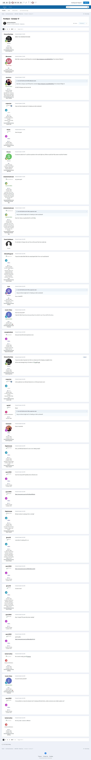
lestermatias (8, 654)
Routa (8, 129)
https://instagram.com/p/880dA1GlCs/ (45, 59)
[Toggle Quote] (17, 80)
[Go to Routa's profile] (9, 134)
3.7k (9, 265)
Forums (3, 10)
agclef (8, 405)
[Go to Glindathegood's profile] (9, 258)
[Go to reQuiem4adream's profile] (9, 181)
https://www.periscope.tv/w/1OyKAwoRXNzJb (25, 494)
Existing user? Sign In (76, 2)
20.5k (9, 115)
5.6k (9, 89)
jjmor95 (8, 537)
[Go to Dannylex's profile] (9, 428)
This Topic (82, 7)
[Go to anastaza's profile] (9, 82)
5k (9, 321)
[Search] (87, 7)
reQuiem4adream (8, 176)
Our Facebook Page (24, 10)
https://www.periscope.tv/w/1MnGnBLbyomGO (25, 568)
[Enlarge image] (35, 218)
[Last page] (15, 29)
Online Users (15, 10)
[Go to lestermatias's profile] (9, 659)
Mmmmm (8, 56)
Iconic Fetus (8, 310)
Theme (39, 756)
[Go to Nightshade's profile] (9, 451)
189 (9, 45)
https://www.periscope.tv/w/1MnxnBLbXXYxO (25, 639)
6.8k (9, 188)
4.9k (9, 457)
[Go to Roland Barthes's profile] (4, 23)
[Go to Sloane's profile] (9, 157)
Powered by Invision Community (45, 758)
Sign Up (86, 2)
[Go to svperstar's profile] (9, 108)
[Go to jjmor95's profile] (9, 542)
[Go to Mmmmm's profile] (9, 61)
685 (9, 417)
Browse (4, 7)
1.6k (9, 141)
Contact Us (45, 756)
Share (75, 23)
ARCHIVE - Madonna (19, 24)
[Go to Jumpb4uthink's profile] (9, 337)
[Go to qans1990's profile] (9, 477)
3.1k (9, 549)
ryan (8, 286)
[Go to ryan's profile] (9, 291)
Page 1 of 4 (20, 29)
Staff (9, 10)
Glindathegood (8, 253)
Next (12, 29)
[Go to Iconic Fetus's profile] (9, 315)
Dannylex (8, 423)
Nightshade (8, 446)
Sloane (9, 152)
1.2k (9, 483)
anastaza (8, 77)
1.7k (9, 343)
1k (9, 435)
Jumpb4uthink (8, 332)
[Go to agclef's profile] (9, 410)
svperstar (8, 103)
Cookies (51, 756)
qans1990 (9, 472)
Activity (10, 7)
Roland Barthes (12, 22)
